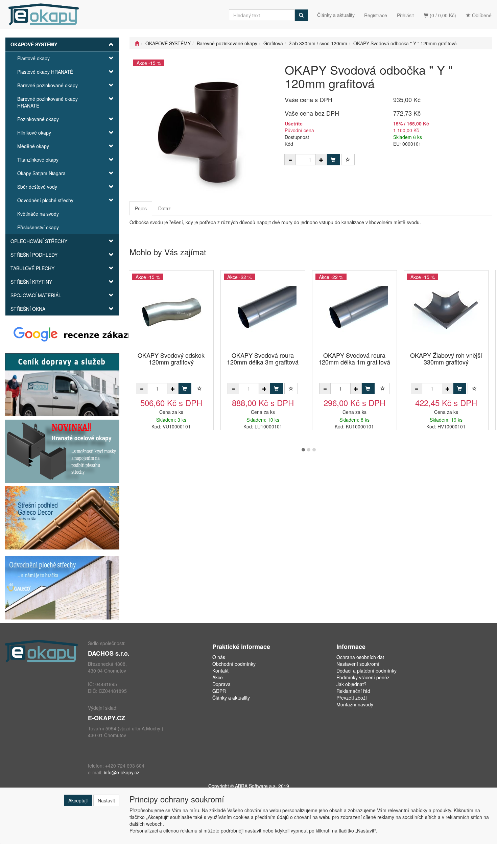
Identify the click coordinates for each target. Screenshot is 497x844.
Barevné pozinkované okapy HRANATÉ (47, 102)
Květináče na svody (38, 213)
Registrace (375, 15)
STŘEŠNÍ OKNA (27, 308)
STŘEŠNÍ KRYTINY (31, 281)
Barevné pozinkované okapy (47, 85)
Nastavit (106, 800)
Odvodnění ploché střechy (45, 200)
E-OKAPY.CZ (106, 717)
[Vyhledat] (301, 15)
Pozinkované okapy (38, 119)
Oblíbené (481, 15)
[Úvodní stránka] (137, 43)
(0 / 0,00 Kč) (442, 15)
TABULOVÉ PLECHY (32, 268)
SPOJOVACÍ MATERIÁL (35, 295)
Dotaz (164, 208)
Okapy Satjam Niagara (41, 173)
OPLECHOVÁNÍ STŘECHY (38, 241)
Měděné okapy (33, 146)
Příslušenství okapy (38, 227)
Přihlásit (405, 15)
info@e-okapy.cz (121, 772)
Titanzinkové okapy (37, 159)
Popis (141, 208)
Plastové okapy (33, 58)
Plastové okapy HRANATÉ (45, 71)
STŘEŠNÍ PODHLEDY (33, 254)
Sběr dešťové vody (37, 186)
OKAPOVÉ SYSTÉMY (33, 44)
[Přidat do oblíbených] (348, 159)
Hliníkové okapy (34, 132)
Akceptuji (78, 800)
